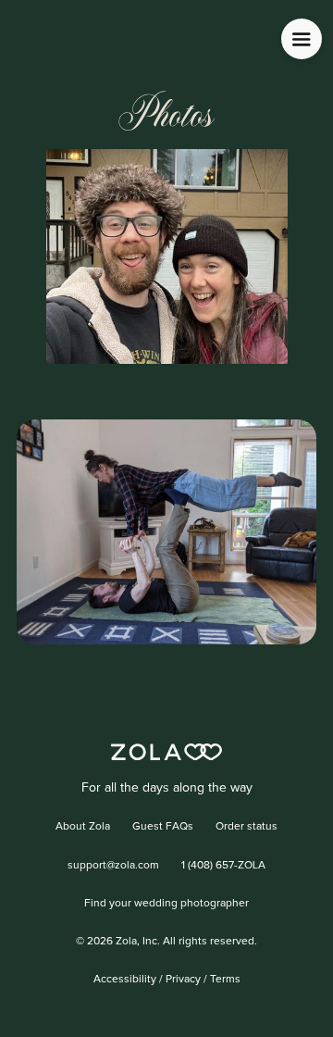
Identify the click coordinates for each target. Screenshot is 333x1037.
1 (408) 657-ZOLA (223, 865)
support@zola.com (113, 865)
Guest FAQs (162, 826)
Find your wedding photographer (166, 903)
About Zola (83, 826)
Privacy (183, 979)
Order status (247, 826)
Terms (225, 979)
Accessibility (124, 979)
